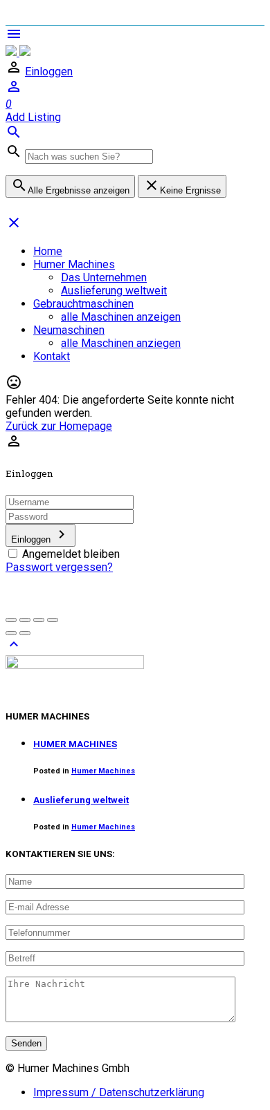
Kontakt (51, 356)
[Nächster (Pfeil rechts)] (24, 633)
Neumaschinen (69, 330)
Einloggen (49, 71)
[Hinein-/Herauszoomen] (52, 620)
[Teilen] (24, 620)
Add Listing (33, 117)
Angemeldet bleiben (71, 554)
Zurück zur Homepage (59, 426)
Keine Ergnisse (182, 186)
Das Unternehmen (104, 277)
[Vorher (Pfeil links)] (11, 633)
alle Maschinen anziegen (121, 343)
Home (47, 251)
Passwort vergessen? (59, 567)
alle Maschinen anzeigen (121, 316)
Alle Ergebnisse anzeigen (70, 186)
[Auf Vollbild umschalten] (38, 620)
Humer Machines (74, 264)
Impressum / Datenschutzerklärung (118, 1092)
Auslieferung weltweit (114, 290)
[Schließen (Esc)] (11, 620)
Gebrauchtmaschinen (83, 303)
